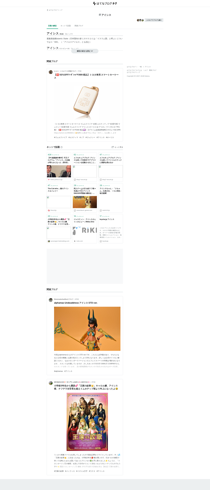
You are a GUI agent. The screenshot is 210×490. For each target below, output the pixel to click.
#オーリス (110, 137)
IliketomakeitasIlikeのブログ (63, 299)
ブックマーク (53, 154)
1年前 (79, 71)
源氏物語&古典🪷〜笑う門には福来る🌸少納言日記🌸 (72, 382)
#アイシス (101, 137)
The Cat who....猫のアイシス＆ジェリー (58, 189)
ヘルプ (145, 70)
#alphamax (58, 371)
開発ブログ (152, 70)
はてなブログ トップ (55, 10)
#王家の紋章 (59, 471)
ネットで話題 (66, 26)
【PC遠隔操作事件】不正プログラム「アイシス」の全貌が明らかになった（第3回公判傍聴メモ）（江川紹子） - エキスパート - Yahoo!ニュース (59, 160)
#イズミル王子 (82, 471)
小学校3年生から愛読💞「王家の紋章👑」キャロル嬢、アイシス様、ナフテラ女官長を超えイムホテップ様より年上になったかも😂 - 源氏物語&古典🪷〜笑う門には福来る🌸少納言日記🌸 (59, 221)
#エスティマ (73, 137)
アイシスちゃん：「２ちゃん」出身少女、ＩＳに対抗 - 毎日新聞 (110, 190)
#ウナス (92, 471)
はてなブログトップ (133, 72)
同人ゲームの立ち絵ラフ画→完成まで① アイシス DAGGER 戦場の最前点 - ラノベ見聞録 (85, 191)
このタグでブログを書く (154, 20)
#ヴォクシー (90, 137)
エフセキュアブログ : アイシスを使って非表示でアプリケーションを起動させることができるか (85, 160)
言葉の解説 (52, 26)
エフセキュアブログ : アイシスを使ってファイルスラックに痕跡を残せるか (111, 160)
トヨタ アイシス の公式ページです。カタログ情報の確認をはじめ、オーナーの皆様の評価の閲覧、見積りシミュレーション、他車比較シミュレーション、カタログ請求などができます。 (111, 233)
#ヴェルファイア (60, 137)
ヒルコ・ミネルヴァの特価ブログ (65, 71)
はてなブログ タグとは (134, 70)
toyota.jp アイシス (107, 219)
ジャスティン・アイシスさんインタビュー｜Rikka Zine (85, 220)
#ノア (82, 137)
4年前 (77, 299)
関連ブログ (79, 26)
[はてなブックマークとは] (61, 147)
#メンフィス (70, 471)
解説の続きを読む (84, 51)
